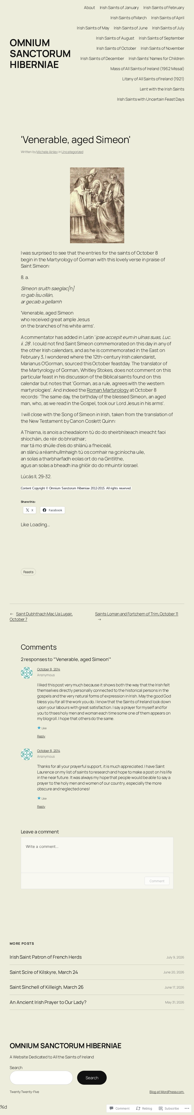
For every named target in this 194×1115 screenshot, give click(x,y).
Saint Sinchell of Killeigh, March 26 (46, 987)
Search (16, 1067)
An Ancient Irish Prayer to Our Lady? (48, 1002)
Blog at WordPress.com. (167, 1091)
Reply (41, 736)
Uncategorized (72, 151)
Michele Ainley (47, 151)
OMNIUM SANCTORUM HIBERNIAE (40, 53)
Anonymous (46, 675)
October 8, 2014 (48, 669)
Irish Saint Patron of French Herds (46, 957)
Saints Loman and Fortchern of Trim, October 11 (136, 613)
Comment (157, 881)
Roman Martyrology (107, 390)
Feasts (28, 572)
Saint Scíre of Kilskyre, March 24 (44, 972)
